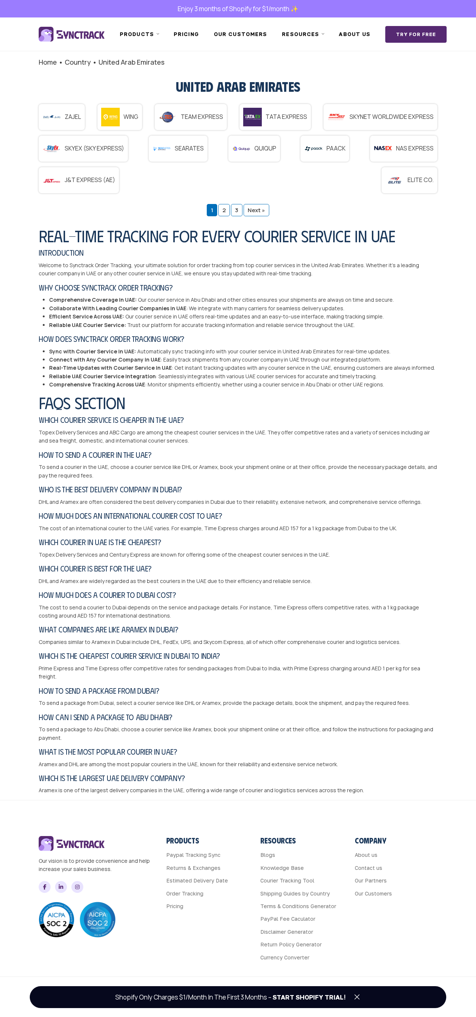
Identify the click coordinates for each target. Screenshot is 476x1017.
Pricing (186, 34)
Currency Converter (284, 957)
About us (354, 34)
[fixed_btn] (357, 997)
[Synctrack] (72, 34)
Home (48, 62)
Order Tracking (184, 893)
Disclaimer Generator (286, 932)
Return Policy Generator (291, 944)
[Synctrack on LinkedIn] (61, 887)
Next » (256, 210)
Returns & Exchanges (193, 868)
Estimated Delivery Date (197, 880)
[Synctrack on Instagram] (77, 887)
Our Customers (373, 893)
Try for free (415, 34)
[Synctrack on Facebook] (45, 887)
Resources (300, 34)
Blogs (267, 855)
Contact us (368, 868)
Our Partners (371, 880)
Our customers (240, 34)
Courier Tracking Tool (287, 880)
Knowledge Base (282, 868)
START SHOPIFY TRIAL (308, 997)
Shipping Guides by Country (295, 893)
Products (137, 34)
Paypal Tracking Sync (193, 855)
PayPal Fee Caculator (287, 919)
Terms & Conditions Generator (298, 906)
